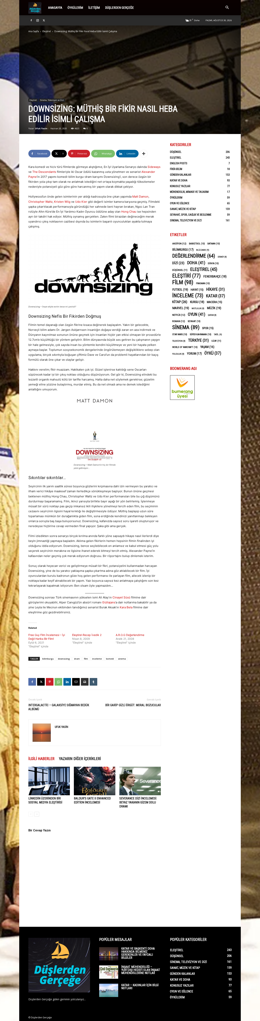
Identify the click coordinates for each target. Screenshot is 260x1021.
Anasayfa (55, 8)
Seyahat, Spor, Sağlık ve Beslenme (190, 214)
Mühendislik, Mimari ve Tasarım (189, 191)
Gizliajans (108, 602)
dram (77, 658)
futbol (180, 289)
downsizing (64, 658)
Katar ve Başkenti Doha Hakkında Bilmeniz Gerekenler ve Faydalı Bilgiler (138, 953)
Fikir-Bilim (176, 169)
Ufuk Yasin (41, 128)
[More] (144, 153)
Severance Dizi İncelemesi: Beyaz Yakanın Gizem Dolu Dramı (138, 802)
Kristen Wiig (62, 201)
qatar (212, 315)
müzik (214, 308)
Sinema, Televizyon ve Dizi (52, 100)
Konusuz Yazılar (180, 186)
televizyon (178, 341)
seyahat (194, 321)
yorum (194, 353)
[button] (227, 8)
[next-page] (36, 814)
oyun (196, 314)
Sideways (154, 167)
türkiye (198, 340)
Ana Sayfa (33, 31)
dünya (213, 263)
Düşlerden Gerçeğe (119, 8)
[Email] (76, 682)
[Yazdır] (85, 682)
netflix (178, 314)
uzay (216, 340)
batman (213, 243)
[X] (44, 20)
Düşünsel (175, 151)
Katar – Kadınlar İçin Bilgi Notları (140, 986)
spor (208, 328)
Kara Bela (126, 607)
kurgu (197, 302)
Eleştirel (46, 31)
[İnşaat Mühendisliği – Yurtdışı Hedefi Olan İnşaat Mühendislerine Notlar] (108, 972)
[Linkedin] (67, 682)
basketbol (197, 243)
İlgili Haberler (41, 758)
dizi (178, 263)
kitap (179, 302)
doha (196, 263)
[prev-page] (30, 814)
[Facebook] (31, 20)
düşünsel (179, 270)
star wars (179, 334)
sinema (122, 658)
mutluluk (198, 308)
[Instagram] (37, 20)
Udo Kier (81, 201)
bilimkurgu (48, 658)
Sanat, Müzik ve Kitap (183, 209)
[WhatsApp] (58, 682)
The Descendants (44, 172)
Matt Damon (140, 196)
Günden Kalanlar (180, 174)
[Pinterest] (49, 682)
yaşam (207, 347)
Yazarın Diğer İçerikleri (80, 758)
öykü (212, 353)
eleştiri (186, 276)
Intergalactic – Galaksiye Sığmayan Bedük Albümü (58, 707)
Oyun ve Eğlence (179, 203)
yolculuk (178, 354)
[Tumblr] (93, 682)
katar (215, 296)
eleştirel (203, 269)
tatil (218, 334)
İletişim (94, 8)
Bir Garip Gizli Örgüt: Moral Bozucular (133, 705)
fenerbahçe (215, 276)
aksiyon (179, 243)
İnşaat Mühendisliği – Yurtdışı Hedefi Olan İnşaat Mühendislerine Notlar (140, 970)
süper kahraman (200, 334)
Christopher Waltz (40, 201)
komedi (110, 658)
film (86, 658)
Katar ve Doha (178, 180)
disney (222, 257)
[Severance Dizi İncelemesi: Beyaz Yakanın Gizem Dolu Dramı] (140, 781)
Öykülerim (75, 8)
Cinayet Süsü (121, 597)
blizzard (202, 250)
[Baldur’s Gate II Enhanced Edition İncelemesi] (94, 781)
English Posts (178, 163)
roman (178, 321)
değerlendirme (193, 256)
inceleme (97, 658)
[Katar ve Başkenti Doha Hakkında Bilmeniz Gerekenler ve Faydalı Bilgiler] (108, 953)
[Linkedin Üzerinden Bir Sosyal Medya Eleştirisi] (49, 781)
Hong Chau (128, 211)
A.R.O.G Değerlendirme (130, 635)
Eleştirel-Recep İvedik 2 (86, 635)
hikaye (215, 289)
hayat (197, 289)
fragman (203, 283)
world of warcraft (185, 347)
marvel (180, 308)
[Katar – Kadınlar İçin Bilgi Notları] (108, 990)
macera (214, 302)
